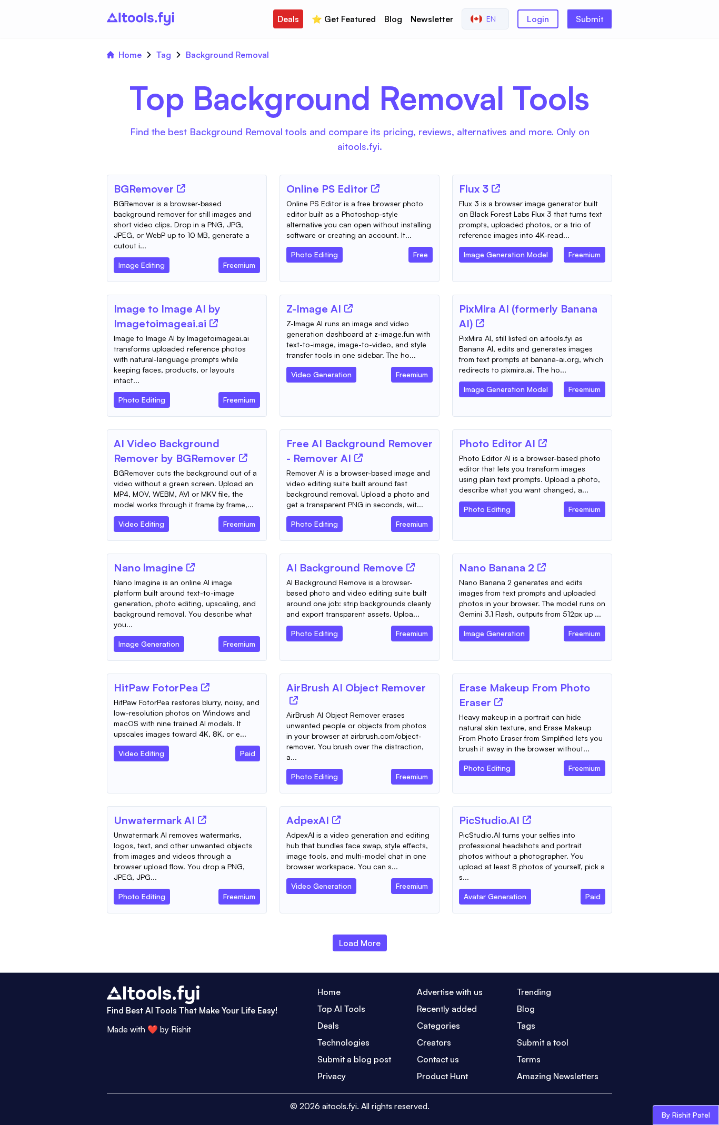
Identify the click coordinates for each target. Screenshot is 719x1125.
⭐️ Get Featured (344, 19)
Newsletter (432, 19)
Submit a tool (542, 1042)
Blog (393, 19)
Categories (438, 1025)
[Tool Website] (181, 188)
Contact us (438, 1059)
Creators (434, 1042)
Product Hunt (442, 1076)
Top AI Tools (341, 1008)
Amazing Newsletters (557, 1076)
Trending (534, 992)
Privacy (331, 1076)
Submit (589, 19)
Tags (526, 1025)
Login (538, 19)
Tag (163, 54)
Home (130, 54)
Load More (360, 943)
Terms (529, 1059)
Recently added (447, 1008)
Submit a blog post (354, 1059)
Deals (288, 19)
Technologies (343, 1042)
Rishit (181, 1029)
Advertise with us (450, 992)
